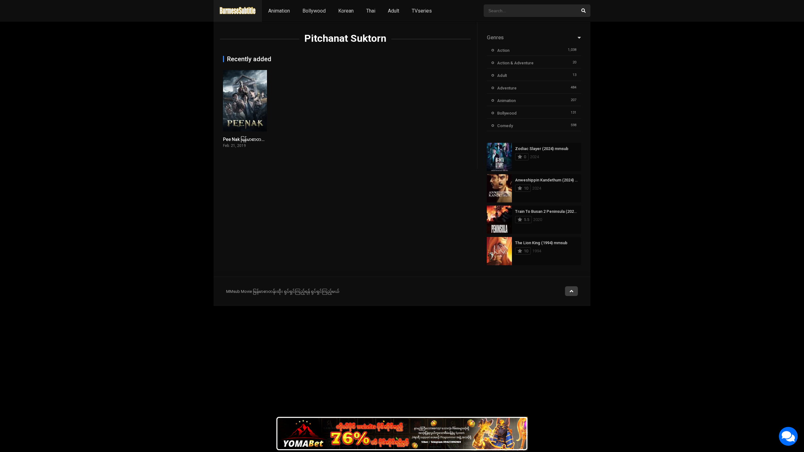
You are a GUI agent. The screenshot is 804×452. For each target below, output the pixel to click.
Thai (370, 11)
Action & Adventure (515, 63)
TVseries (422, 11)
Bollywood (314, 11)
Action (503, 50)
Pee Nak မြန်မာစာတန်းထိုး (247, 139)
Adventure (507, 88)
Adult (393, 11)
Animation (279, 11)
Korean (346, 11)
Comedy (505, 125)
